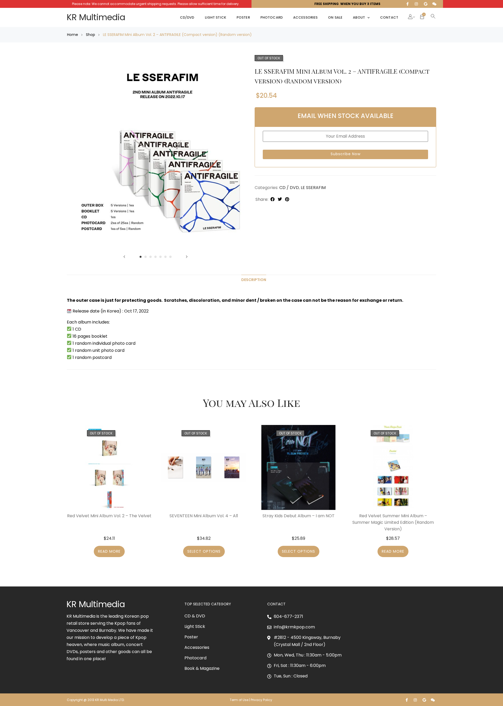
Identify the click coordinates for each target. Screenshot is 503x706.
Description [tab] (253, 279)
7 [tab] (170, 257)
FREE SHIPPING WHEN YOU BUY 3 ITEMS (347, 4)
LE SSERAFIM (313, 188)
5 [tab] (160, 257)
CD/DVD (187, 17)
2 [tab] (145, 257)
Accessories (305, 17)
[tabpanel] (155, 153)
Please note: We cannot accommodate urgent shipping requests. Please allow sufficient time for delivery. (155, 4)
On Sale (335, 17)
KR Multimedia (96, 17)
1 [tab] (140, 257)
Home (72, 34)
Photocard (271, 17)
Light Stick (215, 17)
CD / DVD (289, 188)
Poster (243, 17)
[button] (410, 17)
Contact (389, 17)
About (359, 17)
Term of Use (239, 700)
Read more (109, 551)
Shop (90, 34)
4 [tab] (155, 257)
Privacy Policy (262, 700)
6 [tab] (165, 257)
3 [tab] (150, 257)
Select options (204, 551)
